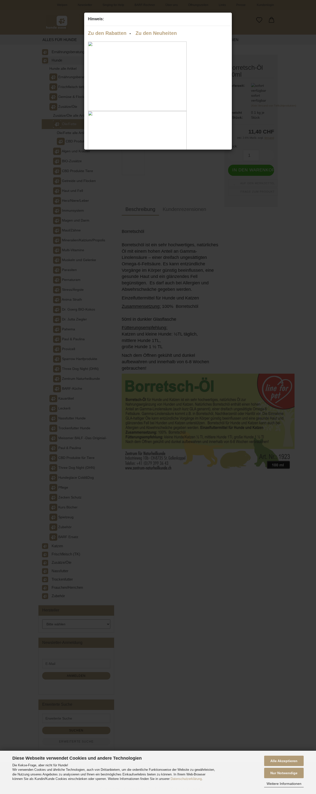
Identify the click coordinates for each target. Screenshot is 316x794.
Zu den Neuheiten (156, 33)
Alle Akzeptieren (283, 761)
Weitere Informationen (284, 784)
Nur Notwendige (283, 773)
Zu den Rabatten (107, 33)
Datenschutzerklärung (186, 779)
